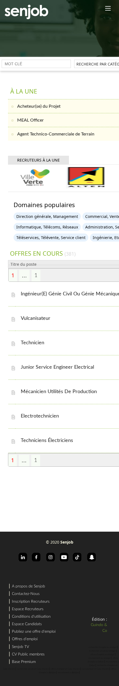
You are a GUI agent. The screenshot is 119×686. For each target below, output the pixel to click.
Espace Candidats (27, 624)
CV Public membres (28, 654)
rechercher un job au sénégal (102, 651)
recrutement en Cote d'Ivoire (95, 669)
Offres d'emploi (25, 639)
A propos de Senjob (28, 586)
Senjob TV (20, 647)
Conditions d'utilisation (31, 617)
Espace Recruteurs (27, 609)
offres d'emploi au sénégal (102, 655)
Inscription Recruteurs (31, 602)
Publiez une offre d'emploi (34, 632)
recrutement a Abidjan (68, 673)
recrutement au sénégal (99, 658)
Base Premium (24, 662)
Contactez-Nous (26, 594)
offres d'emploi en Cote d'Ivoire (65, 669)
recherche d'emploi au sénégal (103, 647)
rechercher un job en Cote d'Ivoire (33, 669)
